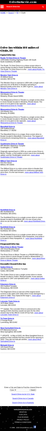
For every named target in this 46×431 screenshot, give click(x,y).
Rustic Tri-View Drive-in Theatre (13, 58)
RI (17, 13)
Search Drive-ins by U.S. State (23, 394)
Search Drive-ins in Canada (22, 398)
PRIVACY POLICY (23, 420)
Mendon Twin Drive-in (9, 75)
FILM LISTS (23, 414)
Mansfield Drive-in (7, 126)
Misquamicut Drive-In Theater (12, 92)
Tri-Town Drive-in (7, 318)
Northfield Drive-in (7, 210)
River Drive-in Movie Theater (11, 247)
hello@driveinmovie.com (23, 409)
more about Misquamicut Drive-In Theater (18, 105)
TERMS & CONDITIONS (23, 422)
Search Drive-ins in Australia (23, 403)
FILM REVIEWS (23, 417)
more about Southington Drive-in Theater (20, 156)
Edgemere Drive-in (8, 284)
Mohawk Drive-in (7, 345)
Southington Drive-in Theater (12, 144)
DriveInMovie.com (22, 2)
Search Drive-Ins (13, 7)
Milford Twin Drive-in (8, 161)
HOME (3, 13)
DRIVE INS (23, 412)
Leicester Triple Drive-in (10, 301)
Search (11, 13)
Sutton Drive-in (6, 267)
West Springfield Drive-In (10, 328)
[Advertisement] (23, 29)
